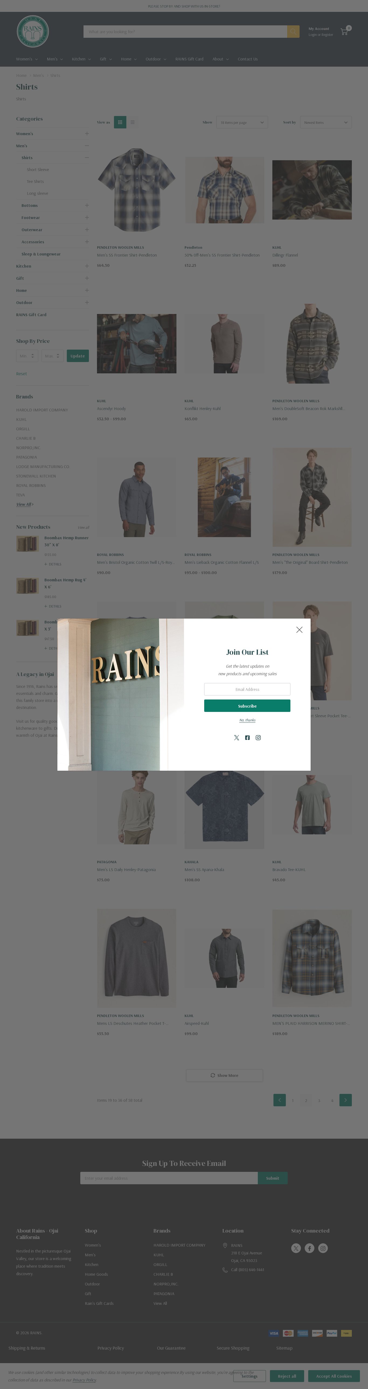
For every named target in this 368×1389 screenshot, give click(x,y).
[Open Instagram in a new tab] (258, 738)
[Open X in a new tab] (236, 738)
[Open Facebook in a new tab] (247, 738)
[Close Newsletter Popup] (299, 630)
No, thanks (247, 720)
